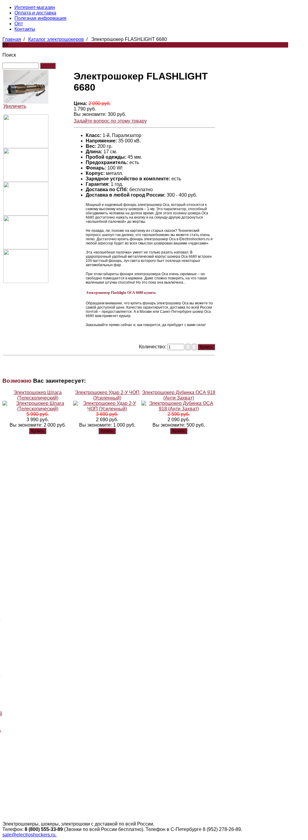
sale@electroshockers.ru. (29, 834)
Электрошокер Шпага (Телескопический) (38, 395)
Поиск (9, 55)
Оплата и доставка (35, 12)
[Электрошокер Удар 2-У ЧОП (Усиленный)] (107, 408)
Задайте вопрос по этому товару (110, 120)
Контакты (24, 29)
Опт (18, 23)
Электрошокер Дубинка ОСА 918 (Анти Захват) (178, 395)
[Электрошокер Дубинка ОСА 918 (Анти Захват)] (178, 408)
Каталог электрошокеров (56, 39)
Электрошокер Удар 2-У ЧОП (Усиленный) (107, 395)
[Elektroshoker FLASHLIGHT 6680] (25, 146)
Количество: (153, 346)
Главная (11, 39)
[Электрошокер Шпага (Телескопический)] (37, 408)
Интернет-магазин (34, 7)
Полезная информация (40, 18)
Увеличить (14, 106)
